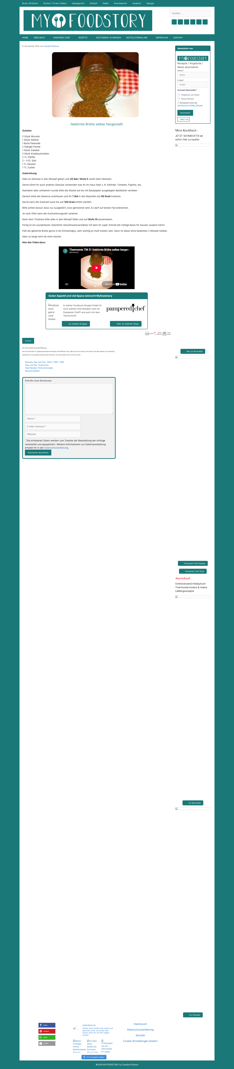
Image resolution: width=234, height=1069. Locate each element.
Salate (106, 3)
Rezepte (29, 362)
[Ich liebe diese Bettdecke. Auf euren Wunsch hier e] (93, 1045)
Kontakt (178, 37)
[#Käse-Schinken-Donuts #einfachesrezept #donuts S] (79, 1045)
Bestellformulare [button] (136, 37)
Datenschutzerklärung (56, 447)
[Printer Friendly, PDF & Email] (158, 333)
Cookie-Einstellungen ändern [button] (140, 1041)
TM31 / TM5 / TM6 (55, 362)
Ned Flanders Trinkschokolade (39, 368)
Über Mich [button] (39, 37)
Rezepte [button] (83, 37)
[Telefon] (205, 22)
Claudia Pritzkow (51, 46)
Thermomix (43, 365)
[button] (46, 1025)
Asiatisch (136, 3)
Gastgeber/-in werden (108, 37)
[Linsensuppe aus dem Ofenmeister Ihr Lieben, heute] (107, 1045)
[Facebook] (174, 22)
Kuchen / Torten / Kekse (54, 3)
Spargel (150, 3)
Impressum (162, 37)
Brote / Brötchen (30, 3)
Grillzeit (93, 3)
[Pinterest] (186, 22)
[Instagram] (180, 22)
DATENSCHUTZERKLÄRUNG (190, 105)
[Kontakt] (199, 22)
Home (25, 37)
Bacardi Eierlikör (32, 371)
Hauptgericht (78, 3)
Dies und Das (40, 362)
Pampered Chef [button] (61, 37)
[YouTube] (192, 22)
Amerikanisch (120, 3)
